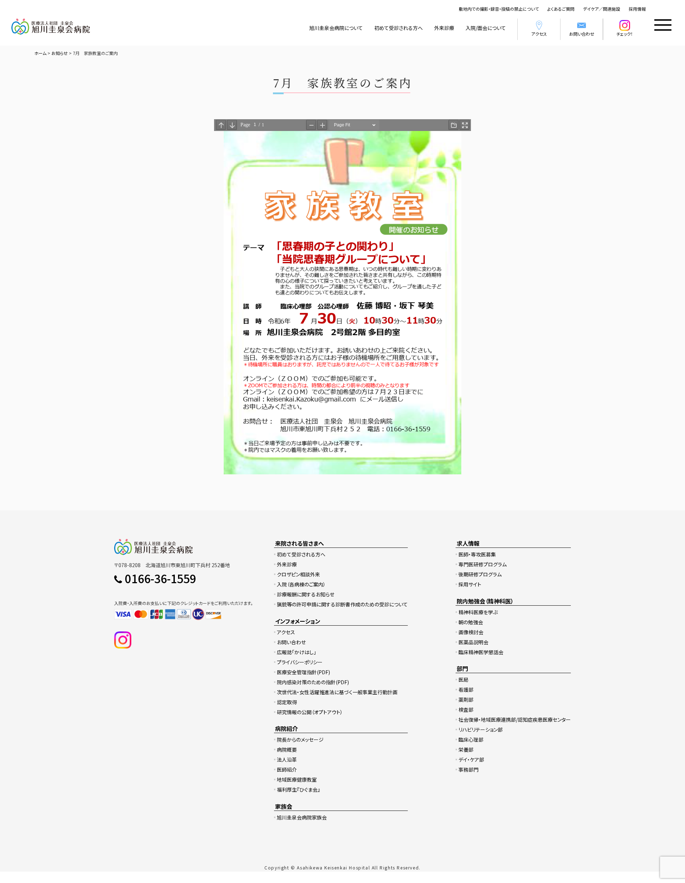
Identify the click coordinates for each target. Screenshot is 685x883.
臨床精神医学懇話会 (480, 652)
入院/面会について (486, 27)
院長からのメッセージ (300, 739)
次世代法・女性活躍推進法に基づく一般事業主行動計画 (337, 692)
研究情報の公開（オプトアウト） (310, 712)
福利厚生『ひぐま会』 (298, 789)
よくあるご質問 (560, 9)
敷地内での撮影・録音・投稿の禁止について (499, 9)
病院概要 (287, 749)
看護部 (465, 689)
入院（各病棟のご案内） (301, 584)
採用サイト (469, 584)
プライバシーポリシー (300, 662)
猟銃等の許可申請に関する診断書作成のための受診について (342, 604)
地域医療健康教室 (297, 779)
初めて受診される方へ (398, 27)
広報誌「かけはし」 (296, 652)
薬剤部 (465, 699)
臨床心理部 (470, 739)
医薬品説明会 (473, 642)
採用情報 (637, 9)
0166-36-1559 (160, 578)
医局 (463, 679)
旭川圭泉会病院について (336, 27)
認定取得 (287, 702)
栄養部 (465, 749)
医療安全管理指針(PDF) (303, 672)
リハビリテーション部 (480, 729)
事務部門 (468, 769)
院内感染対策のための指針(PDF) (313, 682)
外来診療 (444, 27)
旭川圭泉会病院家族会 (302, 817)
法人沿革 (287, 759)
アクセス (539, 34)
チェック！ (624, 34)
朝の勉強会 (470, 622)
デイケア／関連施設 (601, 9)
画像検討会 (470, 632)
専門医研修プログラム (482, 564)
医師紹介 (287, 769)
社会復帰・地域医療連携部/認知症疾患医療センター (514, 719)
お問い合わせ (581, 34)
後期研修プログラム (480, 574)
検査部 (465, 709)
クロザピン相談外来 (298, 574)
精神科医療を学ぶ (478, 612)
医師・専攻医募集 (477, 554)
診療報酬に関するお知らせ (305, 594)
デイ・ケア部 (471, 759)
